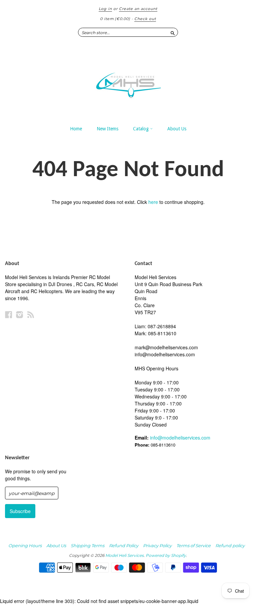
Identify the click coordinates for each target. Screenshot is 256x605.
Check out (145, 18)
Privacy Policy (157, 545)
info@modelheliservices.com (180, 437)
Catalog (141, 128)
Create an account (138, 8)
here (153, 202)
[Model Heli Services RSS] (30, 314)
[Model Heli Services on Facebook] (8, 314)
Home (76, 128)
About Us (176, 128)
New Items (107, 128)
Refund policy (230, 545)
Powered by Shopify (166, 555)
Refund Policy (123, 545)
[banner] (128, 81)
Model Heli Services (124, 555)
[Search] (173, 32)
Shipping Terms (87, 545)
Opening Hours (25, 545)
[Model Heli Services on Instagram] (19, 314)
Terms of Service (193, 545)
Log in (105, 8)
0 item (115, 18)
